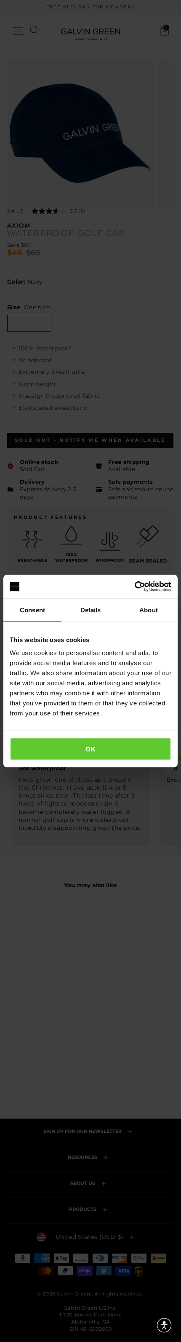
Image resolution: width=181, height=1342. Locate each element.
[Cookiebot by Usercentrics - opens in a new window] (134, 586)
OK (90, 749)
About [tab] (148, 609)
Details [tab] (90, 609)
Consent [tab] (32, 609)
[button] (164, 1325)
